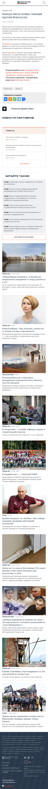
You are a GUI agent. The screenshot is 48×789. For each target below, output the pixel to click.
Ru (26, 762)
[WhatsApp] (14, 99)
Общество (7, 11)
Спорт (4, 515)
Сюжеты (10, 130)
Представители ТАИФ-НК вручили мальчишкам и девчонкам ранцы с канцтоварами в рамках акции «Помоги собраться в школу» (21, 477)
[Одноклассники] (10, 99)
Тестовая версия (8, 782)
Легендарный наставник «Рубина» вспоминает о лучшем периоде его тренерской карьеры (23, 523)
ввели (13, 53)
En (30, 762)
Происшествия (8, 374)
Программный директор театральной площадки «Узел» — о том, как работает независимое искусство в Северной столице (23, 333)
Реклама (5, 765)
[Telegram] (19, 99)
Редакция (5, 763)
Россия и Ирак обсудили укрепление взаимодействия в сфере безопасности (20, 190)
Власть (18, 89)
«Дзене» (26, 80)
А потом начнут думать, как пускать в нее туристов (23, 674)
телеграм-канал (31, 70)
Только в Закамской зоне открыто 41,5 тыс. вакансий (23, 432)
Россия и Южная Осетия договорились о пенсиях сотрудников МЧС (22, 213)
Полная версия (8, 780)
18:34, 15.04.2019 (7, 22)
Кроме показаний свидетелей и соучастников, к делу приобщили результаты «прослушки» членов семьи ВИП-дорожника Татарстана (23, 625)
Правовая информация (10, 768)
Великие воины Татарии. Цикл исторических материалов (23, 147)
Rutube (17, 80)
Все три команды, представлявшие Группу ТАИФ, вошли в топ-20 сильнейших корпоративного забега (23, 721)
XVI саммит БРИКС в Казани (17, 138)
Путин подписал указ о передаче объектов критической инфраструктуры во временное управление (23, 228)
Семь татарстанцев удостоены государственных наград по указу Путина (20, 206)
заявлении (8, 44)
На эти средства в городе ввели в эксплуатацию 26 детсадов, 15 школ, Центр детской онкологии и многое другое (23, 283)
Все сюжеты (25, 164)
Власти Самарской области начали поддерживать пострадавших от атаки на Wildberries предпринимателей (20, 198)
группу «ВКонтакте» (15, 72)
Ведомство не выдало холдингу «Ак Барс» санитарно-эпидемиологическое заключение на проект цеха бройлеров (22, 383)
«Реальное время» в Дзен (22, 108)
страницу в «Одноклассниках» (19, 75)
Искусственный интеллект (16, 156)
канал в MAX (30, 72)
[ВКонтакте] (5, 99)
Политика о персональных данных (12, 771)
